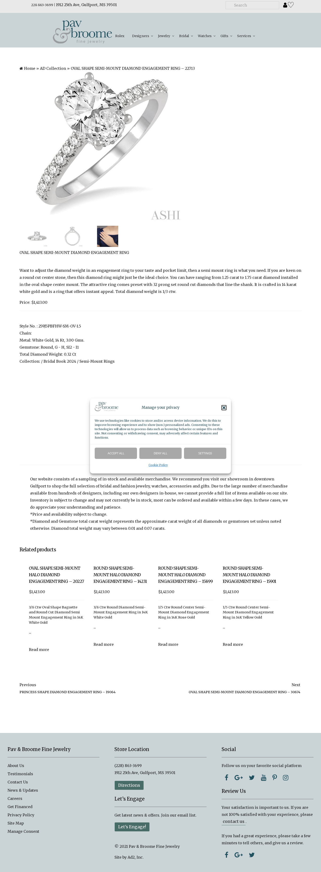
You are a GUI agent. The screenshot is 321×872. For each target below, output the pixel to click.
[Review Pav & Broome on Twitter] (252, 855)
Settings (205, 453)
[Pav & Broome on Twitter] (252, 777)
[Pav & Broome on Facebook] (226, 777)
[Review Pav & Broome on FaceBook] (226, 855)
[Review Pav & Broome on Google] (238, 855)
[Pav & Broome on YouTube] (263, 777)
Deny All (160, 453)
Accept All (116, 453)
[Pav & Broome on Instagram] (285, 777)
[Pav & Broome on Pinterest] (274, 777)
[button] (224, 407)
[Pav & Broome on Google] (238, 777)
